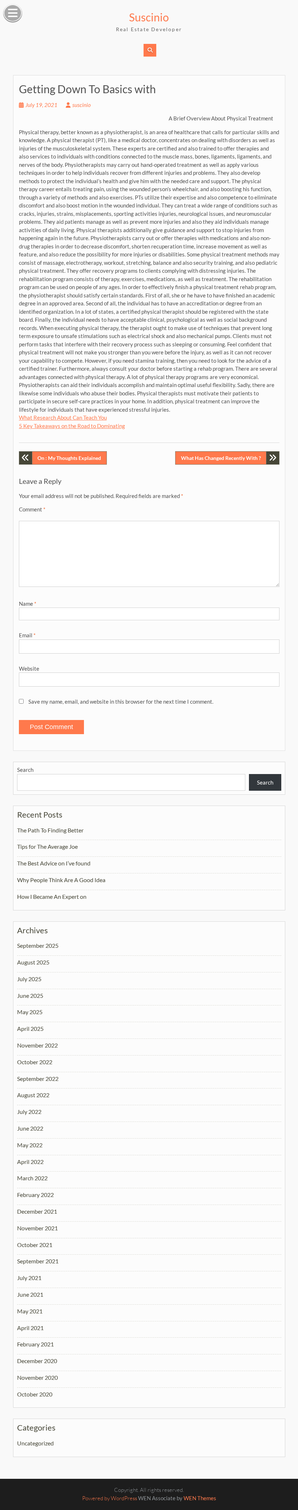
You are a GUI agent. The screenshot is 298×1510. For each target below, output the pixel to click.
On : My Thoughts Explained (69, 458)
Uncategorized (35, 1443)
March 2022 (32, 1177)
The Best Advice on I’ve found (53, 863)
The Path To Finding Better (50, 830)
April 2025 (30, 1028)
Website (29, 668)
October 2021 (34, 1244)
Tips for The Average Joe (47, 846)
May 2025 (30, 1011)
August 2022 (33, 1094)
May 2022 (30, 1144)
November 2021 (37, 1228)
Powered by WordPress (109, 1498)
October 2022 (34, 1061)
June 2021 (30, 1294)
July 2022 (29, 1111)
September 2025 (38, 945)
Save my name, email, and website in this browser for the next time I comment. (120, 701)
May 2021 (30, 1311)
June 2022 (30, 1128)
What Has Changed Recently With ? (221, 458)
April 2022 (30, 1161)
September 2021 (38, 1261)
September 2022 (38, 1078)
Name (27, 603)
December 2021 (37, 1211)
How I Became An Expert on (51, 896)
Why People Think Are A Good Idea (61, 879)
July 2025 (29, 978)
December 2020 (37, 1360)
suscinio (81, 105)
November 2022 (37, 1045)
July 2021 (29, 1277)
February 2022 (35, 1194)
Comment (32, 509)
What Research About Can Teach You (63, 417)
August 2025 (33, 962)
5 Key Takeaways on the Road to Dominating (72, 426)
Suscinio (149, 17)
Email (27, 635)
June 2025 (30, 995)
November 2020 (37, 1377)
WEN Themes (200, 1498)
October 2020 (34, 1394)
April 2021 (30, 1327)
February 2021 (35, 1344)
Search (25, 769)
